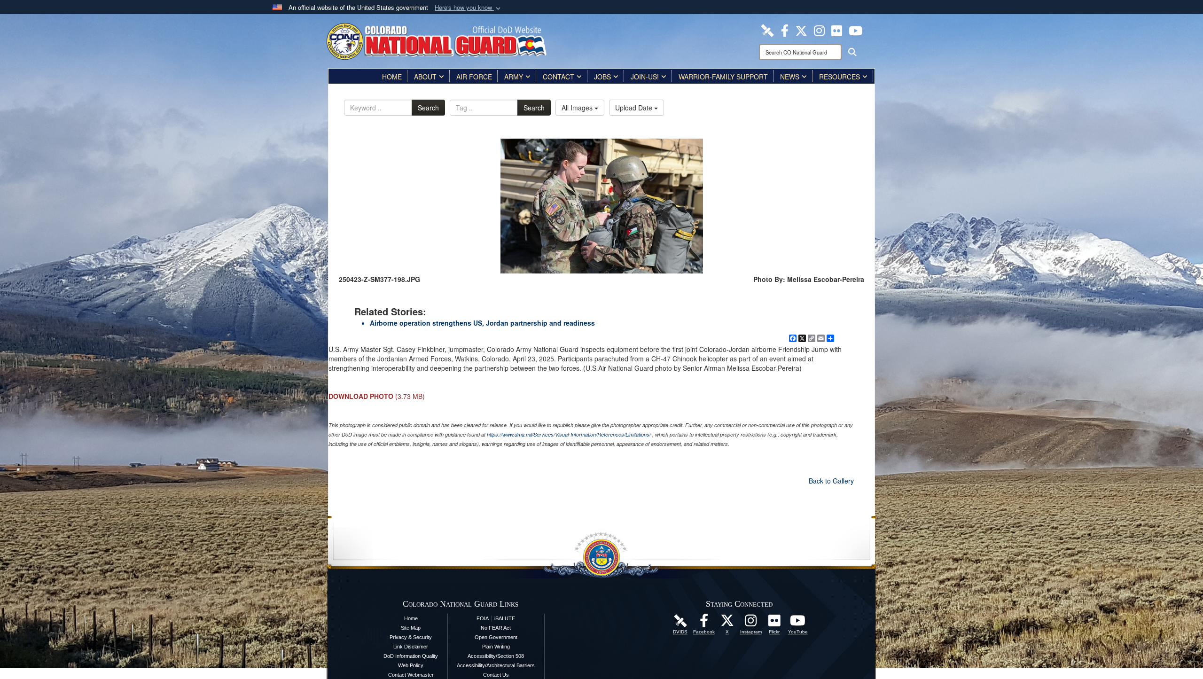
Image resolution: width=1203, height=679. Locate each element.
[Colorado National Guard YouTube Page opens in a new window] (855, 29)
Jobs (602, 76)
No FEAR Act (496, 628)
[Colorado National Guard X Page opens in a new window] (801, 29)
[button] (468, 8)
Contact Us (496, 675)
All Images (578, 107)
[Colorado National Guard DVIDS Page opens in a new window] (767, 29)
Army (513, 76)
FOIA (483, 618)
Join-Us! (645, 76)
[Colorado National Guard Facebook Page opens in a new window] (785, 29)
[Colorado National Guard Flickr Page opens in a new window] (836, 29)
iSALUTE (504, 618)
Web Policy (410, 665)
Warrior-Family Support (723, 76)
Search (428, 107)
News (789, 76)
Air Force (474, 76)
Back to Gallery (831, 480)
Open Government (496, 637)
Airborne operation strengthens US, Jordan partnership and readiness (482, 323)
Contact (558, 76)
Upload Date (634, 107)
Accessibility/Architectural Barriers (496, 665)
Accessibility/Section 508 (496, 656)
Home (392, 76)
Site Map (411, 628)
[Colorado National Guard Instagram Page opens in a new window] (819, 29)
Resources (839, 76)
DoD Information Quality (410, 656)
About (425, 76)
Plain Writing (496, 646)
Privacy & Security (411, 637)
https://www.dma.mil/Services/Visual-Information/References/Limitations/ (569, 434)
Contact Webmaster (411, 675)
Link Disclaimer (410, 646)
